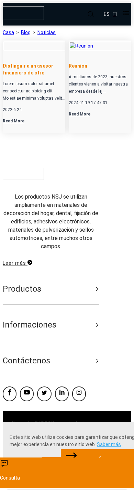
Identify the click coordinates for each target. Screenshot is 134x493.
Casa (8, 32)
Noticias (46, 32)
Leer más (15, 263)
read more (13, 121)
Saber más (109, 444)
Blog (26, 32)
